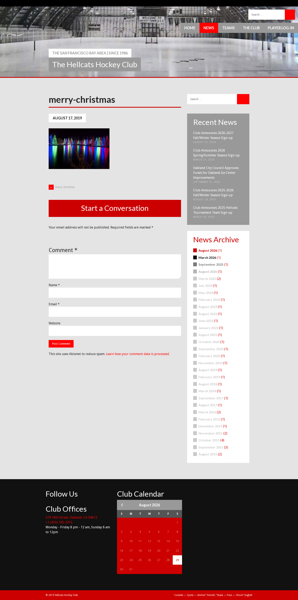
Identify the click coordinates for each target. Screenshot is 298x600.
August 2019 (207, 370)
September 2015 (210, 447)
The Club (251, 28)
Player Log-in (281, 28)
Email (54, 304)
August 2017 (207, 405)
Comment (63, 250)
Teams (228, 28)
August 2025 (207, 271)
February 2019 (209, 377)
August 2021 (207, 335)
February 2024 (209, 299)
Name (54, 285)
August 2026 (207, 250)
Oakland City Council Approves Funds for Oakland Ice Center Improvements (216, 173)
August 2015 (207, 454)
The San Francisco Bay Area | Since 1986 (90, 53)
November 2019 (210, 363)
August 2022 (207, 314)
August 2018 (207, 384)
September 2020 (210, 349)
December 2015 (210, 426)
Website (54, 323)
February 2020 (209, 356)
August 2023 (207, 307)
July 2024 (205, 285)
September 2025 (210, 264)
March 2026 (207, 257)
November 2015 (210, 433)
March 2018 (207, 391)
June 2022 (205, 321)
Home (189, 28)
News (209, 28)
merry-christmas (62, 187)
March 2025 (207, 279)
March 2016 (207, 412)
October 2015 (209, 440)
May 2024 (205, 293)
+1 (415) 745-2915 (59, 522)
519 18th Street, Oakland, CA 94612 (71, 517)
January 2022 (208, 328)
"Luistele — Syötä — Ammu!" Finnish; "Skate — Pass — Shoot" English (213, 595)
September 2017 (210, 398)
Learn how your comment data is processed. (138, 354)
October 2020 (209, 342)
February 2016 (209, 419)
